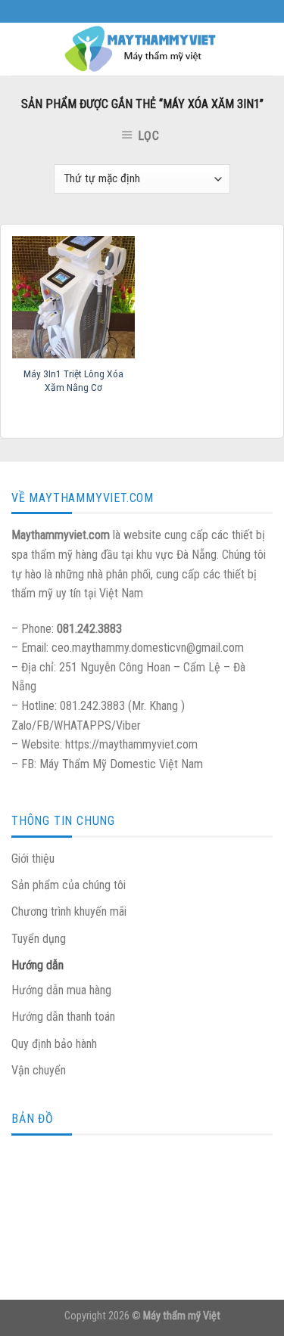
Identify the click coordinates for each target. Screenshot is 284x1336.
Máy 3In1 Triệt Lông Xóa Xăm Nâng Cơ (73, 380)
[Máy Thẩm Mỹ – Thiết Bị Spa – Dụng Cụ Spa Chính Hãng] (142, 49)
